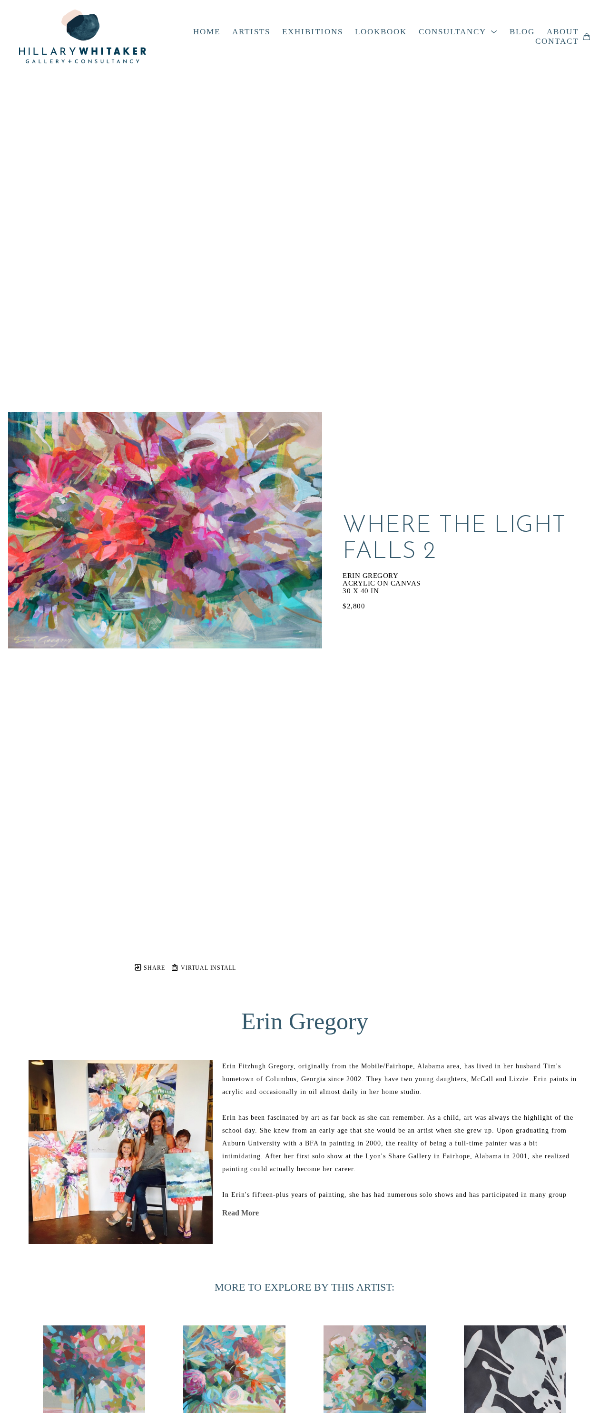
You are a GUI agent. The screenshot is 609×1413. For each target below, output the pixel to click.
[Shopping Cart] (586, 36)
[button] (458, 32)
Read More (240, 1213)
